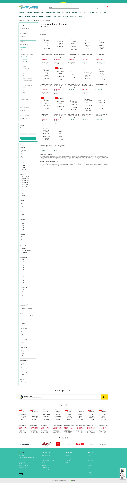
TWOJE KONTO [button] (69, 452)
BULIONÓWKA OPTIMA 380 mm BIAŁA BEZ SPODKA (74, 85)
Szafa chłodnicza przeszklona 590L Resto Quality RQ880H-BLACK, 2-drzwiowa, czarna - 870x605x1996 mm (103, 424)
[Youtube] (22, 474)
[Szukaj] (35, 128)
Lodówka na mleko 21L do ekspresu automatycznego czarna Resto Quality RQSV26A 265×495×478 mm (46, 424)
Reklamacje (44, 465)
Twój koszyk (67, 462)
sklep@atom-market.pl (24, 467)
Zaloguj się (67, 455)
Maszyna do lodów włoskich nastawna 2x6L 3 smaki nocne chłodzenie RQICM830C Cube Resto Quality (57, 424)
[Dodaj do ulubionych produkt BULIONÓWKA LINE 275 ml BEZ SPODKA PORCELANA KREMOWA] (92, 68)
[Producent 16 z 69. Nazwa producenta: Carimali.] (80, 444)
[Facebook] (20, 474)
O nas (89, 455)
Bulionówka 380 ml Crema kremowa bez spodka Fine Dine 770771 (87, 55)
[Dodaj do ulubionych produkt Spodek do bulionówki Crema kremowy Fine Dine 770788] (65, 38)
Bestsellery (90, 465)
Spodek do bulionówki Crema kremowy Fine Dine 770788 (60, 55)
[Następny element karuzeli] (107, 444)
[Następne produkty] (106, 416)
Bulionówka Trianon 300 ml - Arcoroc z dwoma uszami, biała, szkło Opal (60, 144)
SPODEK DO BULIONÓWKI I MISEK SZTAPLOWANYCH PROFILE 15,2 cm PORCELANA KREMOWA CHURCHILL (88, 115)
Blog (89, 467)
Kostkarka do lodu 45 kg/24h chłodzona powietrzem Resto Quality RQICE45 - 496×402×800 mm (23, 424)
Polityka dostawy (45, 458)
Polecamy (90, 462)
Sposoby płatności (46, 467)
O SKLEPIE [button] (91, 452)
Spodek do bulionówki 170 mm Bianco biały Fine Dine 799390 (101, 55)
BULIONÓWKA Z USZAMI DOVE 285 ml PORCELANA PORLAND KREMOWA (74, 115)
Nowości (90, 474)
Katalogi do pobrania (92, 469)
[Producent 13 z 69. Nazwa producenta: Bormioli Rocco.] (46, 444)
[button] (79, 16)
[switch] (122, 478)
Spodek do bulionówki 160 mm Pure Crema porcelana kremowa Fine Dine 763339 (73, 55)
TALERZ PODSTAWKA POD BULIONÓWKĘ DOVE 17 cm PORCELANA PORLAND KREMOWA (46, 144)
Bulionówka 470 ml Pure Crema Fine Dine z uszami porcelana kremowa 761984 (45, 115)
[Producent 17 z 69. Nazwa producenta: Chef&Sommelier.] (91, 444)
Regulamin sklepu (46, 455)
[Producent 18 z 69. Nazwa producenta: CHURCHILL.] (102, 444)
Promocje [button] (63, 405)
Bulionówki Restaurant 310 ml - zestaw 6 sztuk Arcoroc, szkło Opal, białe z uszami (101, 85)
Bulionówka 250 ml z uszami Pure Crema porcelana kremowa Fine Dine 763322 (46, 55)
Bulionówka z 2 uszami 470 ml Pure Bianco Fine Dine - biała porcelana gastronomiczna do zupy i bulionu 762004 (60, 85)
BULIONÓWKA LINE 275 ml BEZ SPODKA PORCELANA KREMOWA (88, 85)
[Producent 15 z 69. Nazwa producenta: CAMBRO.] (69, 444)
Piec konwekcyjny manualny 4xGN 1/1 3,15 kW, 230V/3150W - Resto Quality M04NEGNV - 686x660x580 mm (92, 424)
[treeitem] (28, 28)
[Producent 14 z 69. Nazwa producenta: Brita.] (58, 444)
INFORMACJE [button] (46, 452)
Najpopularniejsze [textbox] (43, 34)
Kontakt (89, 472)
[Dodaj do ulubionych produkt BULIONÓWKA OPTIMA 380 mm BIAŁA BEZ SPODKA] (79, 68)
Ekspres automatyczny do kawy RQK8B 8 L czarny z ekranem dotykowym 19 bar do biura (80, 424)
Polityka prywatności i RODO (48, 460)
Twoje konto (67, 460)
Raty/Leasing (45, 462)
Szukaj (28, 138)
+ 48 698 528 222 (23, 470)
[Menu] (125, 469)
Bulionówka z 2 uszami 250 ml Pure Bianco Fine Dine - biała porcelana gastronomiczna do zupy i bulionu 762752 (60, 115)
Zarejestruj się (68, 458)
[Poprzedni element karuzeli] (19, 444)
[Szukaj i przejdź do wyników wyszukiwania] (78, 7)
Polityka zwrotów (46, 469)
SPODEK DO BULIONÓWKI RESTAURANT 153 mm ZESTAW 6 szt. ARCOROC (101, 115)
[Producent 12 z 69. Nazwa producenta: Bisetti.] (35, 444)
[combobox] (46, 34)
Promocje (90, 458)
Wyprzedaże (90, 460)
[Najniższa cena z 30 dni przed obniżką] (52, 62)
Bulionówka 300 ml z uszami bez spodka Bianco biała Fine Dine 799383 (46, 85)
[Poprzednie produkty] (21, 416)
